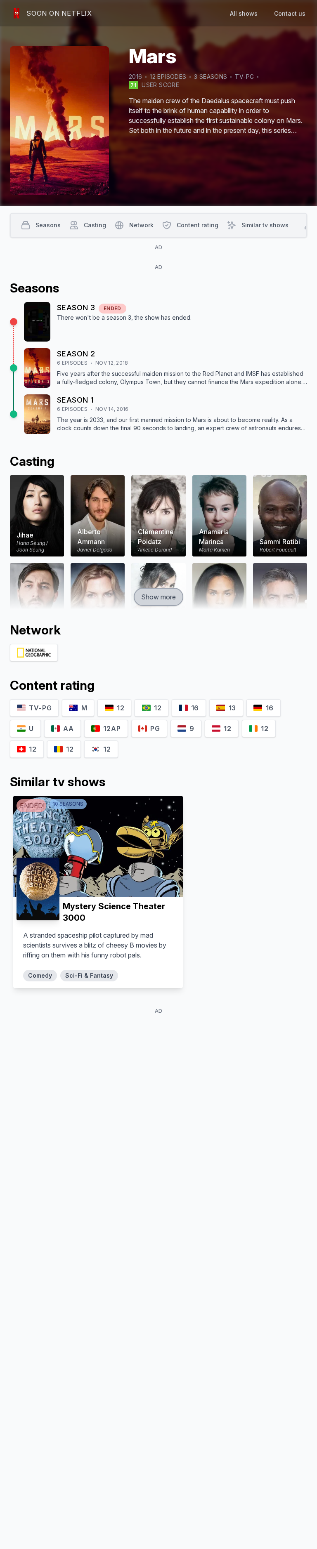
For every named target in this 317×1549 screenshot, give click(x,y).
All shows (244, 13)
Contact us (289, 13)
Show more (158, 597)
